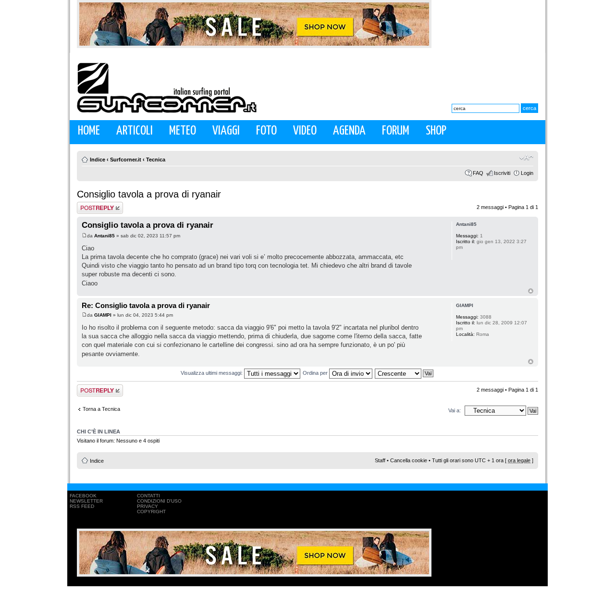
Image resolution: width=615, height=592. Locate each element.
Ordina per (316, 373)
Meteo (182, 130)
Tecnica (155, 159)
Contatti (148, 495)
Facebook (83, 495)
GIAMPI (102, 315)
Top (530, 291)
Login (527, 173)
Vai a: (454, 410)
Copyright (151, 511)
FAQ (478, 173)
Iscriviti (502, 173)
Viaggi (226, 130)
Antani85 (104, 235)
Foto (266, 130)
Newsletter (86, 501)
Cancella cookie (408, 460)
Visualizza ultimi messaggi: (212, 373)
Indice (97, 159)
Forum (395, 130)
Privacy (147, 506)
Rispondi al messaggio (89, 207)
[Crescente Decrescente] (404, 373)
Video (305, 130)
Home (89, 130)
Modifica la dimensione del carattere (526, 157)
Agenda (349, 130)
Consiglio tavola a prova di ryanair (149, 194)
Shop (436, 130)
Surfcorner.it (125, 159)
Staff (380, 460)
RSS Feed (82, 506)
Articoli (134, 130)
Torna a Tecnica (101, 409)
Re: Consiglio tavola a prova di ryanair (146, 305)
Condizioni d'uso (159, 501)
